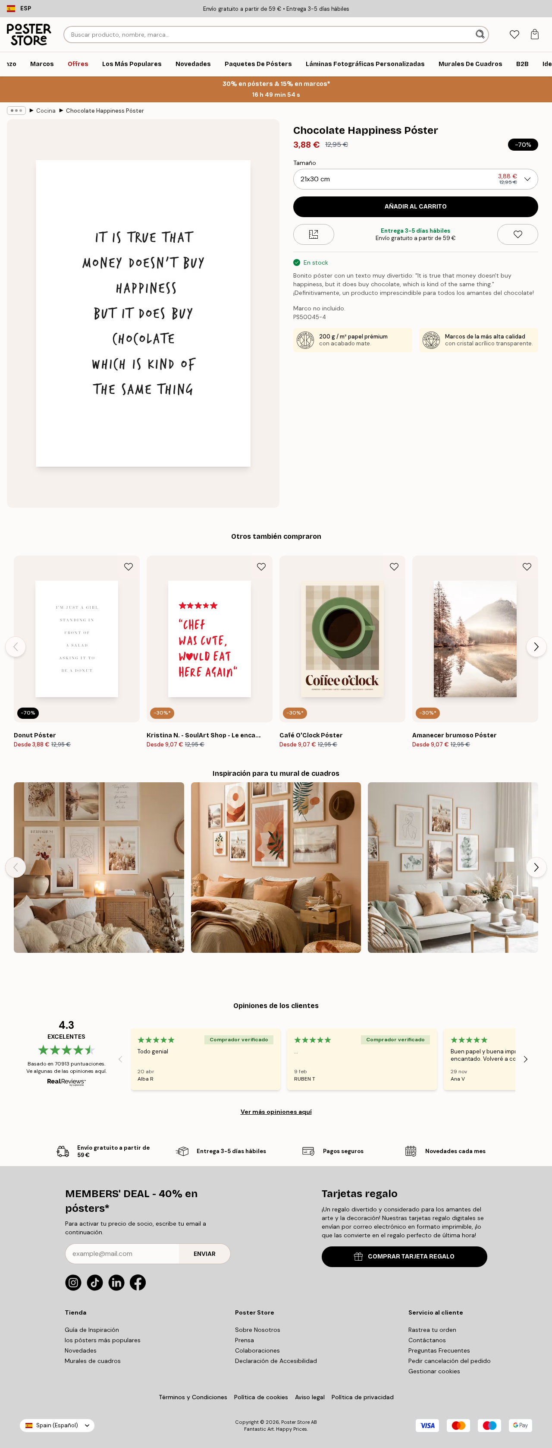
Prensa (244, 1340)
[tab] (514, 35)
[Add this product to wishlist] (517, 234)
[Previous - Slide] (15, 646)
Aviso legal (310, 1397)
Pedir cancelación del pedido (449, 1361)
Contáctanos (427, 1340)
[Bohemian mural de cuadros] (276, 867)
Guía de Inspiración (92, 1330)
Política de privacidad (363, 1397)
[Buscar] (481, 34)
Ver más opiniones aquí (276, 1112)
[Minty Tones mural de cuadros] (453, 867)
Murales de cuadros (93, 1361)
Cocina (46, 110)
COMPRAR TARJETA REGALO (411, 1256)
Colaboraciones (257, 1350)
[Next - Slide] (536, 646)
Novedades (81, 1350)
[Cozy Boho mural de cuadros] (99, 867)
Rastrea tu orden (432, 1330)
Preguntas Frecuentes (439, 1350)
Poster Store (295, 1422)
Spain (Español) (57, 1425)
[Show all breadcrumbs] (16, 110)
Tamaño (304, 163)
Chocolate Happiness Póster (105, 110)
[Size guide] (313, 234)
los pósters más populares (103, 1340)
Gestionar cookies (434, 1371)
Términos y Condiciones (193, 1397)
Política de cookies (261, 1397)
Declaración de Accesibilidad (276, 1361)
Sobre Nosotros (257, 1330)
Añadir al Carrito (416, 206)
